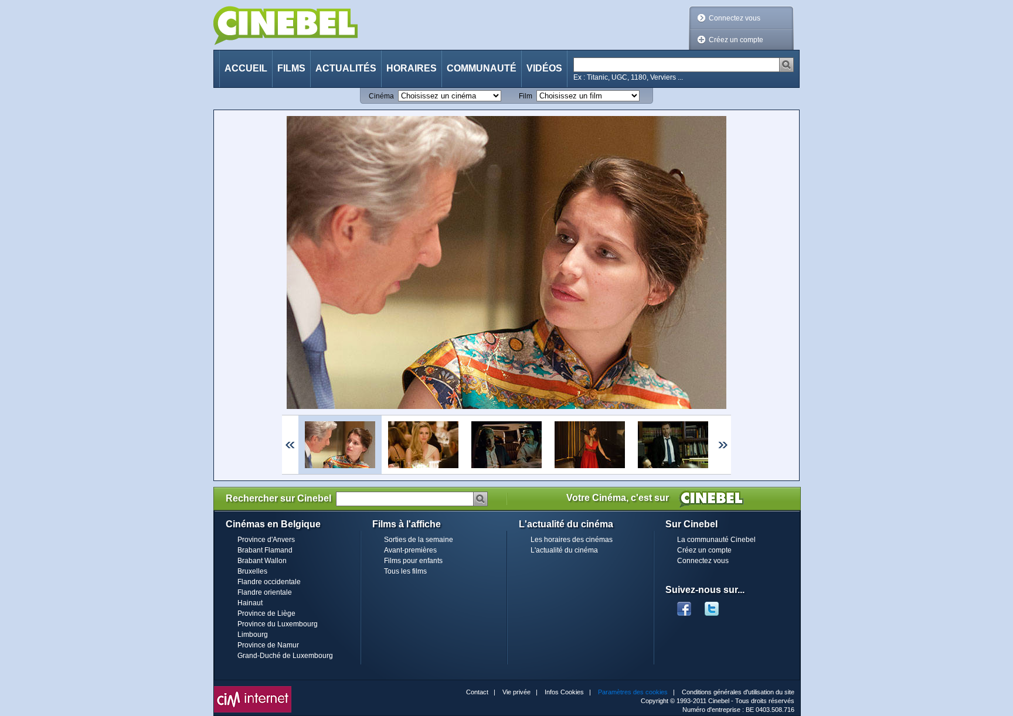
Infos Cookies (564, 691)
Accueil (246, 68)
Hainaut (250, 603)
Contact (477, 691)
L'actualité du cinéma (564, 550)
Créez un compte (736, 40)
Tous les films (405, 571)
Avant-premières (410, 550)
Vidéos (544, 68)
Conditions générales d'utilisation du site (738, 691)
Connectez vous (734, 18)
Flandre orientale (264, 592)
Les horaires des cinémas (572, 540)
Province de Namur (268, 645)
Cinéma (381, 96)
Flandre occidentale (269, 582)
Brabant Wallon (262, 561)
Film (525, 96)
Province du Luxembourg (277, 624)
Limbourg (252, 634)
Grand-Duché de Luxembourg (285, 656)
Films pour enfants (413, 561)
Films (291, 68)
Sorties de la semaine (418, 540)
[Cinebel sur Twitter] (717, 605)
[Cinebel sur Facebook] (684, 605)
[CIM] (252, 689)
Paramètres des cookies (633, 691)
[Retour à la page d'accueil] (285, 25)
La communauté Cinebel (716, 540)
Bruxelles (252, 571)
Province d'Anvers (266, 540)
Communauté (481, 68)
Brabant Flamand (265, 550)
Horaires (411, 68)
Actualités (345, 68)
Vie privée (516, 691)
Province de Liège (266, 613)
